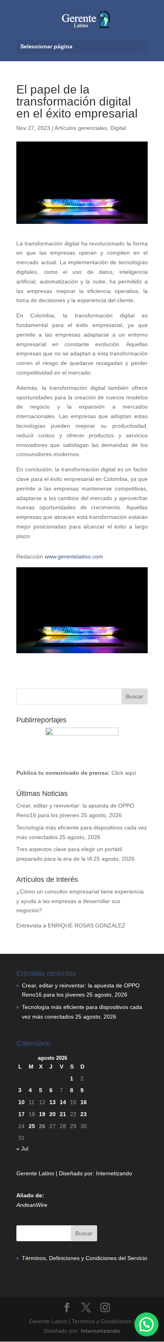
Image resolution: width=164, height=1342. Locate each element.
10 (21, 1102)
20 (52, 1114)
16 (83, 1102)
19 (42, 1114)
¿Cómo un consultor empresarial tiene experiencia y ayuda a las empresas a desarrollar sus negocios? (80, 901)
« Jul (22, 1148)
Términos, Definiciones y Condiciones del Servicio (84, 1258)
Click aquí (123, 773)
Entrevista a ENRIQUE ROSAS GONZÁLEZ (70, 925)
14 (63, 1102)
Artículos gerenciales (81, 128)
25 (32, 1126)
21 (63, 1114)
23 (83, 1114)
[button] (146, 1324)
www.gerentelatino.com (74, 556)
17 (21, 1114)
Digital (118, 128)
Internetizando (114, 1173)
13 (52, 1102)
